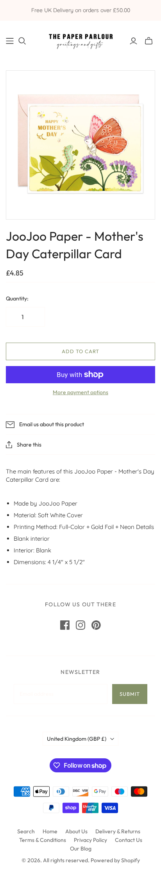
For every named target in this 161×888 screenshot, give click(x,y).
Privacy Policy (90, 839)
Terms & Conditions (42, 839)
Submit (130, 694)
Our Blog (80, 848)
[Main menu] (10, 41)
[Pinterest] (96, 625)
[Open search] (22, 41)
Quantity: (17, 298)
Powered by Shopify (115, 860)
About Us (76, 831)
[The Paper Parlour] (80, 39)
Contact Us (128, 839)
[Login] (133, 41)
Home (50, 831)
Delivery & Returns (117, 831)
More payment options (80, 392)
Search (26, 831)
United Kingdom (76, 738)
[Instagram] (80, 625)
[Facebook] (65, 625)
